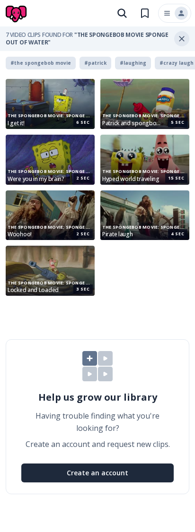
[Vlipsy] (17, 14)
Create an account (97, 472)
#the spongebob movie (40, 63)
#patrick (95, 63)
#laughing (133, 63)
